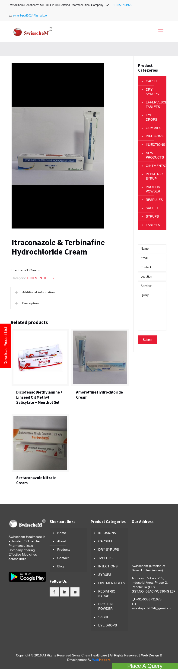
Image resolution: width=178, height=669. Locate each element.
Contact (63, 558)
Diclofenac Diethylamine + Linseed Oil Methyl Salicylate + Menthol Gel (39, 397)
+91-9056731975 (121, 5)
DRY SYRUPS (152, 92)
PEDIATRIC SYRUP (154, 176)
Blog (60, 566)
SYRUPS (152, 216)
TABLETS (153, 225)
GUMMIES (153, 128)
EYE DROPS (151, 117)
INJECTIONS (155, 144)
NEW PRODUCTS (155, 155)
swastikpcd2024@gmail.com (31, 15)
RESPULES (154, 200)
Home (61, 533)
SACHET (152, 208)
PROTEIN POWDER (153, 189)
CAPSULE (153, 81)
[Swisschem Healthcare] (33, 31)
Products (63, 549)
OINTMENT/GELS (40, 278)
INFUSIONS (154, 136)
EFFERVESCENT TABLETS (155, 104)
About (61, 541)
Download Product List (6, 345)
